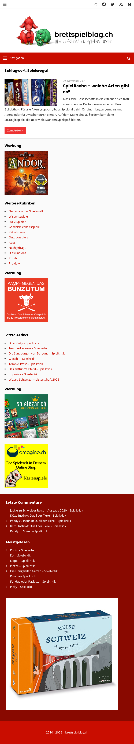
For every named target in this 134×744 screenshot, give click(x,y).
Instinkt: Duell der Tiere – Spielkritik (42, 515)
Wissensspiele (18, 216)
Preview (14, 263)
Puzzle (13, 258)
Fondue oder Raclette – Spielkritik (33, 581)
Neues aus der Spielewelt (26, 211)
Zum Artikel (14, 130)
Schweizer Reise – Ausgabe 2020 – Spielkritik (53, 510)
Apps (12, 243)
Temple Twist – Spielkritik (26, 364)
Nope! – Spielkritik (22, 561)
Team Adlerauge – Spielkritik (28, 348)
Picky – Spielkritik (21, 587)
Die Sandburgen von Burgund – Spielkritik (37, 353)
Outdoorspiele (18, 237)
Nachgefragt (17, 248)
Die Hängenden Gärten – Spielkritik (34, 571)
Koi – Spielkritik (20, 555)
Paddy (14, 521)
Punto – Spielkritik (22, 550)
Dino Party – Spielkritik (24, 343)
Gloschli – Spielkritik (22, 359)
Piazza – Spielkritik (22, 566)
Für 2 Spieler (17, 222)
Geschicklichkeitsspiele (24, 227)
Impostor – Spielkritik (23, 374)
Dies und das (17, 253)
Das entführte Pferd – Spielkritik (30, 369)
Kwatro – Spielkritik (23, 576)
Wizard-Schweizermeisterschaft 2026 (34, 379)
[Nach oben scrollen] (128, 738)
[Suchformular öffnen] (129, 58)
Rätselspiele (17, 232)
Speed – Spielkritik (35, 531)
